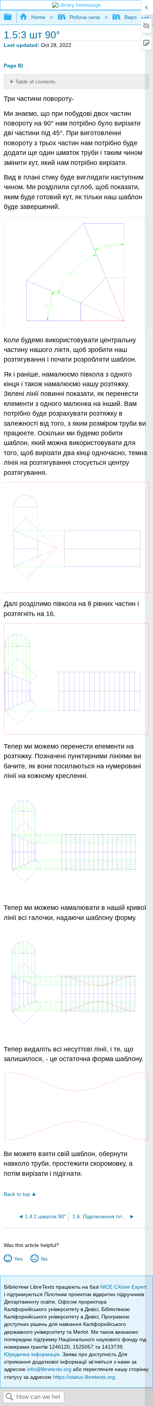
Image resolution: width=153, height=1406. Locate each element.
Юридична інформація (31, 1354)
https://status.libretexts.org (84, 1377)
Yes (18, 1259)
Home (38, 17)
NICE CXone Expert (123, 1287)
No (44, 1259)
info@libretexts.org (49, 1369)
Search (9, 1397)
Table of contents (35, 82)
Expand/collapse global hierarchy (12, 17)
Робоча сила (84, 17)
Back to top (17, 1194)
